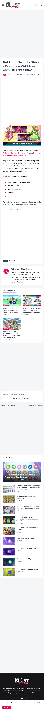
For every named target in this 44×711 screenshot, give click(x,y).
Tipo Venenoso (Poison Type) (27, 548)
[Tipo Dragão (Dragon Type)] (9, 572)
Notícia (12, 260)
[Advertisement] (22, 34)
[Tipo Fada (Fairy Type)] (9, 541)
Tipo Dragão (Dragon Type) (27, 569)
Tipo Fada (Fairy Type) (25, 538)
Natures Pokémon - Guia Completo (26, 497)
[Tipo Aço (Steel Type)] (9, 562)
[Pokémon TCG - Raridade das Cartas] (9, 531)
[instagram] (26, 698)
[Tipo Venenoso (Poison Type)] (9, 551)
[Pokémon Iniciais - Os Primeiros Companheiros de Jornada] (9, 520)
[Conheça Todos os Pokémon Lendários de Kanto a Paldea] (9, 510)
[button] (3, 5)
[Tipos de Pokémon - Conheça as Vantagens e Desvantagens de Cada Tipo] (9, 489)
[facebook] (17, 698)
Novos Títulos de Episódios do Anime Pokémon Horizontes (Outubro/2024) (11, 334)
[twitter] (22, 698)
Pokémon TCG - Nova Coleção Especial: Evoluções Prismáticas (31, 310)
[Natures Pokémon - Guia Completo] (9, 499)
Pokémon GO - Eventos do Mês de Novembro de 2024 (10, 310)
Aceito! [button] (6, 707)
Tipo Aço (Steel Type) (25, 559)
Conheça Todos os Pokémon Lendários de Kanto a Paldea (27, 508)
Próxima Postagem (35, 406)
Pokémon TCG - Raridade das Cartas (27, 529)
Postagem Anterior (9, 406)
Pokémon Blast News (21, 269)
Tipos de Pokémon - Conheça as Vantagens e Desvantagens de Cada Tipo (28, 487)
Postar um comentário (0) (22, 398)
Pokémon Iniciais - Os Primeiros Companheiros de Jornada (27, 519)
